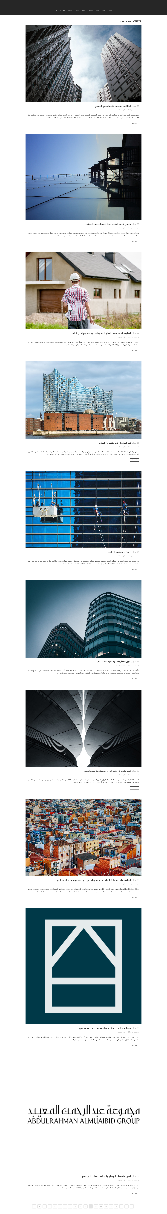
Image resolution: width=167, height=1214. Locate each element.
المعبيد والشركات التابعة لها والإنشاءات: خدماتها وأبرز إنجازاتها (106, 1176)
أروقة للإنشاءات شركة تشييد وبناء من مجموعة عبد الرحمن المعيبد (104, 1028)
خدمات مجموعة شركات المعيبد (118, 552)
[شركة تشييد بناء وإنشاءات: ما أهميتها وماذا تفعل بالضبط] (83, 728)
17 (121, 1206)
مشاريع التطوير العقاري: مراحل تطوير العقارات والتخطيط (108, 224)
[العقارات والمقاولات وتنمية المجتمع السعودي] (83, 63)
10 (85, 1206)
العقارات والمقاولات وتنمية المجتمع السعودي (113, 106)
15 (111, 1206)
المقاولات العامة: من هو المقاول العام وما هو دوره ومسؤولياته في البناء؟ (101, 333)
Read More (134, 123)
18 (126, 1206)
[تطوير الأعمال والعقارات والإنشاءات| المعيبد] (83, 619)
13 (101, 1206)
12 (96, 1206)
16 (116, 1206)
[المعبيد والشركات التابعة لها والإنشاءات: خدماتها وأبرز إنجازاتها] (83, 1114)
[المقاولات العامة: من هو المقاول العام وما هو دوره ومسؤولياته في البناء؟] (83, 290)
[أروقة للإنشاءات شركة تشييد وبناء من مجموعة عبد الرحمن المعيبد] (83, 966)
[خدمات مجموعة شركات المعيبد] (83, 509)
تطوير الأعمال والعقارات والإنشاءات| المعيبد (113, 661)
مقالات (120, 109)
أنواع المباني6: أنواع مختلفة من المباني (115, 442)
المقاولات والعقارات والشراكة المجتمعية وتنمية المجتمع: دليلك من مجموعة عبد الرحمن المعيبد (93, 880)
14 (106, 1206)
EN (56, 10)
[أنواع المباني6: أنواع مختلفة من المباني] (83, 400)
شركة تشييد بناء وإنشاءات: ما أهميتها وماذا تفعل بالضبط (108, 770)
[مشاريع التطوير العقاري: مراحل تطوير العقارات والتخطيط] (83, 177)
